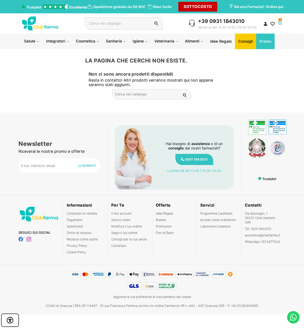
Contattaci (118, 246)
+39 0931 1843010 (221, 21)
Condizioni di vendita (82, 213)
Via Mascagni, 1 (260, 217)
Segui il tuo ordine (124, 233)
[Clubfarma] (40, 23)
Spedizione (75, 226)
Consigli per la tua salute (129, 239)
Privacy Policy (77, 246)
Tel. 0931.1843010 (258, 229)
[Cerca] (156, 23)
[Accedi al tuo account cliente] (265, 23)
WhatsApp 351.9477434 (262, 241)
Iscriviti (88, 165)
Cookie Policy (76, 252)
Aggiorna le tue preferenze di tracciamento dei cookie (152, 297)
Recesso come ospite (82, 239)
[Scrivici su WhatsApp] (293, 317)
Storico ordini (120, 220)
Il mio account (121, 213)
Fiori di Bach (165, 233)
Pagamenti (74, 220)
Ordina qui (274, 6)
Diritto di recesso (79, 233)
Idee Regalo (164, 213)
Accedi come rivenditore (218, 220)
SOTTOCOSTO (198, 6)
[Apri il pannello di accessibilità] (10, 320)
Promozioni (164, 226)
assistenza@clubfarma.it (262, 235)
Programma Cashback (216, 213)
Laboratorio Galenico (215, 226)
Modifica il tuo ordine (126, 226)
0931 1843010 (196, 159)
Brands (161, 220)
